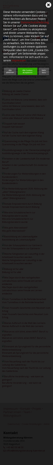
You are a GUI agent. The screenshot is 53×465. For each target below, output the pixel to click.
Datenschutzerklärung (35, 22)
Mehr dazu (44, 71)
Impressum (19, 60)
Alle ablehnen (10, 71)
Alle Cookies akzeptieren (27, 71)
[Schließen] (48, 4)
